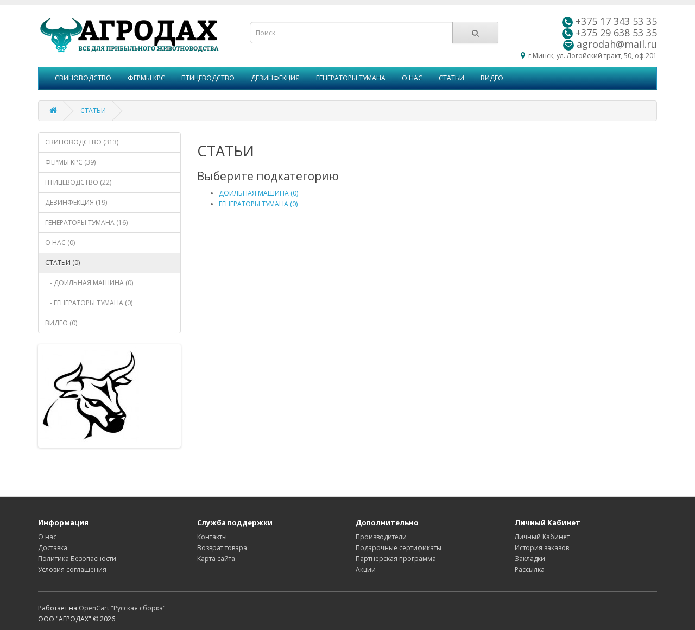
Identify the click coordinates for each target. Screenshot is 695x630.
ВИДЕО (492, 78)
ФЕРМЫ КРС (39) (70, 162)
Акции (366, 569)
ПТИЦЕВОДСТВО (208, 78)
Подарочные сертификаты (398, 547)
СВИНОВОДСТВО (83, 78)
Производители (381, 536)
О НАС (412, 78)
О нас (47, 536)
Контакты (212, 536)
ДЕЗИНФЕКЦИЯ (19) (76, 202)
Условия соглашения (72, 569)
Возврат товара (222, 547)
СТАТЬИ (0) (62, 262)
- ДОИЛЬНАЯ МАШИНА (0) (89, 282)
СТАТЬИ (451, 78)
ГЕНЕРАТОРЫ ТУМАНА (351, 78)
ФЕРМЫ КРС (146, 78)
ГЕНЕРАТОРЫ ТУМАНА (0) (258, 204)
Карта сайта (216, 558)
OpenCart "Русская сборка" (122, 608)
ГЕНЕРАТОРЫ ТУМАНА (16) (86, 222)
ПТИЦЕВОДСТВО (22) (78, 182)
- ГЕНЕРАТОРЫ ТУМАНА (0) (88, 302)
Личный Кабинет (542, 536)
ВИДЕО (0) (61, 322)
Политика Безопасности (77, 558)
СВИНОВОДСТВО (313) (81, 142)
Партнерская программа (396, 558)
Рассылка (530, 569)
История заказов (542, 547)
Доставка (52, 547)
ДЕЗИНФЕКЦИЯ (275, 78)
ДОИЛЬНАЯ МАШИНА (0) (258, 193)
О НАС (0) (60, 242)
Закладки (530, 558)
